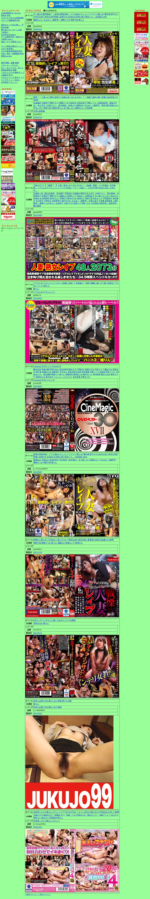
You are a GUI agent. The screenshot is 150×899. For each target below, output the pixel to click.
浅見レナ (98, 370)
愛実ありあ (78, 374)
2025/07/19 (38, 117)
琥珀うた (37, 818)
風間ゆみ (80, 105)
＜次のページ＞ (44, 894)
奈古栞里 (76, 377)
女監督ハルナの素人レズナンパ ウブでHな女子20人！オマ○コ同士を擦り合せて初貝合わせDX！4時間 (76, 812)
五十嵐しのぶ (69, 108)
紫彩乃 (83, 193)
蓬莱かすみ (89, 370)
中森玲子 (45, 103)
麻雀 (17, 63)
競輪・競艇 (10, 63)
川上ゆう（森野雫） (51, 20)
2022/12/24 (38, 552)
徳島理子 (55, 372)
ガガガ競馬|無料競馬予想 (11, 51)
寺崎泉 (54, 108)
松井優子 (60, 193)
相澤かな (81, 198)
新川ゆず (49, 377)
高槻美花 (69, 374)
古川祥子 (39, 201)
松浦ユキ (72, 105)
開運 (15, 70)
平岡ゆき (81, 370)
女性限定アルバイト (9, 82)
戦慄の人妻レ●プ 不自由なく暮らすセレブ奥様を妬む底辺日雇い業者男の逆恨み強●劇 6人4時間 (74, 540)
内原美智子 (56, 201)
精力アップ (19, 77)
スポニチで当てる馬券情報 (12, 18)
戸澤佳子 (47, 201)
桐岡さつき (65, 20)
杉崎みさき (72, 370)
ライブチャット (7, 80)
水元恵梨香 (44, 198)
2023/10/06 (38, 215)
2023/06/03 (38, 472)
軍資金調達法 (6, 70)
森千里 (38, 372)
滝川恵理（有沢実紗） (68, 460)
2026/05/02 (38, 29)
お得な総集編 (39, 111)
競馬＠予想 (5, 15)
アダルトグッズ (7, 77)
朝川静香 (97, 374)
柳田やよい (38, 20)
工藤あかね (107, 370)
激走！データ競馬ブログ (11, 42)
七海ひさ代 (68, 203)
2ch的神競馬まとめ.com (11, 13)
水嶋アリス (104, 815)
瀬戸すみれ (66, 201)
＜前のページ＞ (31, 894)
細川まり (45, 818)
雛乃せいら (88, 374)
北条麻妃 (37, 103)
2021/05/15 (38, 633)
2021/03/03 (38, 713)
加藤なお (63, 196)
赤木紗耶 (63, 370)
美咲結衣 (53, 818)
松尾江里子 (93, 201)
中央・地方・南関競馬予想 (12, 54)
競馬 (3, 63)
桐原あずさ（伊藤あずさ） (54, 815)
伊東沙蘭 (45, 370)
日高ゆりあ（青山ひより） (87, 815)
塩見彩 (78, 372)
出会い (17, 80)
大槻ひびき (38, 815)
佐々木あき (111, 196)
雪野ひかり (54, 103)
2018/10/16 (38, 827)
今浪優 (101, 201)
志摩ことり (94, 372)
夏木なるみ (105, 374)
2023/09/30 (38, 298)
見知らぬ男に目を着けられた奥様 (48, 707)
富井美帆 (85, 372)
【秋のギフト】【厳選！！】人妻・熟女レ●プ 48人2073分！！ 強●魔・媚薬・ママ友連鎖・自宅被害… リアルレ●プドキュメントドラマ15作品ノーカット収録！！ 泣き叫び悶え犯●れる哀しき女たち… (75, 187)
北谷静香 (89, 108)
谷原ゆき (73, 103)
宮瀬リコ (77, 203)
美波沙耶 (71, 372)
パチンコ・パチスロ (9, 65)
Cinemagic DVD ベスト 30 (44, 380)
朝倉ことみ (71, 815)
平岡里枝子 (107, 198)
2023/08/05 (38, 386)
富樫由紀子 (89, 196)
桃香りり (55, 374)
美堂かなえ (54, 198)
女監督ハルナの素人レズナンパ (47, 821)
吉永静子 (59, 203)
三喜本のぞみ (71, 198)
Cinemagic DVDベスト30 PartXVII (47, 366)
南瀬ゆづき (46, 372)
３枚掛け (5, 32)
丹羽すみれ (54, 370)
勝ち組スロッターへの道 (11, 30)
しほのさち (113, 815)
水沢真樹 (95, 203)
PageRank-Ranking (8, 35)
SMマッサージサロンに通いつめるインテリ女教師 (55, 620)
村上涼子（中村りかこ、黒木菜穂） (53, 105)
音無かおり (114, 105)
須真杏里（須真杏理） (108, 203)
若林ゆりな (40, 377)
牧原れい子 (72, 196)
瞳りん (81, 20)
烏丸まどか (97, 198)
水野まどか (85, 377)
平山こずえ (38, 108)
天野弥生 (68, 193)
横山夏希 (37, 206)
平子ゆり (63, 372)
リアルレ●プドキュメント (44, 292)
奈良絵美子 (81, 103)
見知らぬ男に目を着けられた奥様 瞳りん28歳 (52, 701)
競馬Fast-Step (6, 56)
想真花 (102, 372)
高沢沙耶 (105, 105)
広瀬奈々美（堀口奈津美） (45, 193)
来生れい (81, 196)
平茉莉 (62, 198)
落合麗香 (47, 374)
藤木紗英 (37, 370)
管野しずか (86, 203)
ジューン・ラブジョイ (63, 377)
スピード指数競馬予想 (10, 20)
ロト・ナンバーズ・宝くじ (12, 68)
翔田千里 (74, 20)
